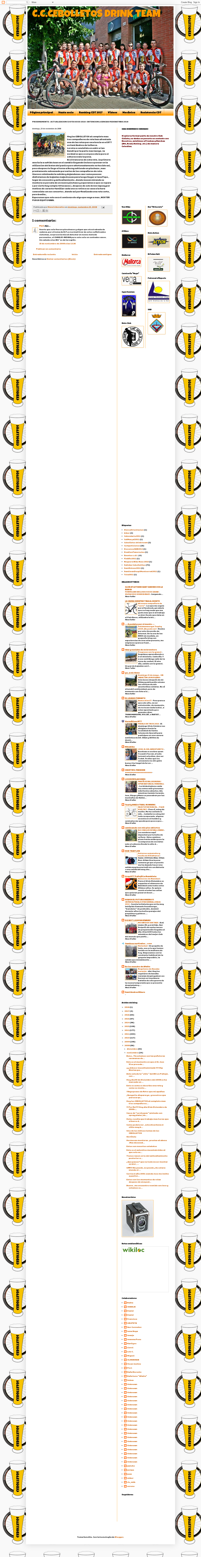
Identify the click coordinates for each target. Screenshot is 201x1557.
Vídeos (112, 112)
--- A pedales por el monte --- (140, 624)
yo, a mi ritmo (132, 672)
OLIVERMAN (133, 1360)
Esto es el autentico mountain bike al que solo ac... (145, 1151)
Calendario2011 (132, 536)
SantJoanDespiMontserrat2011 (140, 571)
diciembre (132, 1049)
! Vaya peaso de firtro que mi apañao (145, 1091)
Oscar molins (134, 1364)
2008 (127, 1045)
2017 (127, 1011)
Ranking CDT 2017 (91, 112)
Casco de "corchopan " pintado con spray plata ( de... (144, 1114)
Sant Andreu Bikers (135, 992)
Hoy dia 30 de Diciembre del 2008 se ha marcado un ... (146, 1080)
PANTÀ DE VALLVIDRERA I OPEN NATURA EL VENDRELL (151, 782)
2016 (127, 1014)
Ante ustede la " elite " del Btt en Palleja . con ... (147, 1074)
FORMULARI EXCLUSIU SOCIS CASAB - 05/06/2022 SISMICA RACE (142, 592)
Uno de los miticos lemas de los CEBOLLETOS (142, 1131)
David (130, 1311)
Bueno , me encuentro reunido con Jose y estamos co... (147, 1186)
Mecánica (128, 112)
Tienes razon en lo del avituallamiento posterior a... (147, 1156)
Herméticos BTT (133, 721)
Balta (130, 1302)
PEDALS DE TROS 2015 (148, 723)
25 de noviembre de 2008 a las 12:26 (57, 243)
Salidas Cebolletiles (134, 565)
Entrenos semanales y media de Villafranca (149, 854)
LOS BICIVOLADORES (135, 779)
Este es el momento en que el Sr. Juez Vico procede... (145, 1063)
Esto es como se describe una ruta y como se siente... (144, 1086)
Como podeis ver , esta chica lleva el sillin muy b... (144, 1125)
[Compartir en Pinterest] (46, 210)
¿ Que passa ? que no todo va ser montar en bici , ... (147, 1162)
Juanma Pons (134, 1339)
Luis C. (130, 1351)
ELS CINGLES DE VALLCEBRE (151, 830)
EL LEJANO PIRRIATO (135, 698)
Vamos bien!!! (145, 700)
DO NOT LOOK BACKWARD (138, 920)
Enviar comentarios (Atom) (61, 259)
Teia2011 (128, 574)
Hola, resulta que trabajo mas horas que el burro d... (147, 1120)
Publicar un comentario (48, 249)
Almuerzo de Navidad (149, 878)
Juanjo (130, 1335)
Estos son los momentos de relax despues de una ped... (143, 1180)
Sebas (130, 1380)
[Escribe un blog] (37, 210)
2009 (127, 1041)
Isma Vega (132, 1331)
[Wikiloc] (133, 1251)
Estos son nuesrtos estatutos (141, 1146)
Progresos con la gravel (150, 652)
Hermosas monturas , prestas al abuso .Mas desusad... (146, 1141)
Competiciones (132, 545)
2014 (127, 1022)
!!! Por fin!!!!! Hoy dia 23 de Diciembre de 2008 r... (146, 1108)
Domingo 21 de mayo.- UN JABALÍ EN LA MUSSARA (150, 676)
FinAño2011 (130, 558)
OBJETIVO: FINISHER (135, 770)
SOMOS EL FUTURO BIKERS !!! (139, 899)
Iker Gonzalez (134, 1327)
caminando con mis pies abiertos (142, 827)
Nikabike (130, 746)
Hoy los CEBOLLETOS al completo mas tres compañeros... (146, 1102)
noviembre (133, 1052)
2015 (127, 1018)
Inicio (75, 254)
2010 (127, 1037)
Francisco (132, 1319)
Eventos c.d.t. (131, 555)
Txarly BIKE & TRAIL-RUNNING (140, 804)
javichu (131, 1466)
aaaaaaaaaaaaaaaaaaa (138, 772)
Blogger (119, 1537)
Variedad (143, 945)
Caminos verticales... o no (138, 943)
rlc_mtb (131, 1482)
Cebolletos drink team (136, 542)
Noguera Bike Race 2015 (136, 561)
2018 (127, 1007)
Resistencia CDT (151, 112)
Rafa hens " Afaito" (137, 1376)
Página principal (41, 112)
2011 (127, 1034)
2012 (127, 1030)
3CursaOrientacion (134, 529)
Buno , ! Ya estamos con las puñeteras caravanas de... (145, 1057)
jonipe (130, 1470)
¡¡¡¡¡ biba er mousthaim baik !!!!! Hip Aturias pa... (144, 1068)
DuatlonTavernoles (134, 552)
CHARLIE (131, 1307)
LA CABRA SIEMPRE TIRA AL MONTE (142, 601)
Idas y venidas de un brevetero (141, 649)
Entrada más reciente (44, 254)
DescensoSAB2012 (133, 549)
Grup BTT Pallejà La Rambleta (140, 876)
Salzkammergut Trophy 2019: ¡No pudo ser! (150, 627)
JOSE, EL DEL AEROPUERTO (151, 749)
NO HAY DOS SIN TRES (148, 922)
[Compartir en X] (40, 210)
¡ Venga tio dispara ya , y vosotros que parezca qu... (146, 1096)
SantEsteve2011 (132, 568)
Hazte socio (66, 112)
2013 (127, 1026)
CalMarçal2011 (131, 539)
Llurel (130, 1347)
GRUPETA (132, 1323)
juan (129, 1474)
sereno (131, 1486)
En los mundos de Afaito (137, 966)
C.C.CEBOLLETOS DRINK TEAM (96, 15)
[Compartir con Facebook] (43, 210)
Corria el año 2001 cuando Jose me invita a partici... (147, 1174)
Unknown (132, 1384)
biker (127, 533)
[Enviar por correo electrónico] (34, 210)
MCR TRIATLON (132, 851)
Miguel (130, 1355)
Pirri (41, 225)
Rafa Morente (134, 1372)
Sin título (131, 1136)
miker (130, 1478)
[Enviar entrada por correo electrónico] (102, 207)
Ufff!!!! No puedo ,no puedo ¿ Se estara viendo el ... (145, 1168)
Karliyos (131, 1343)
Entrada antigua (102, 254)
